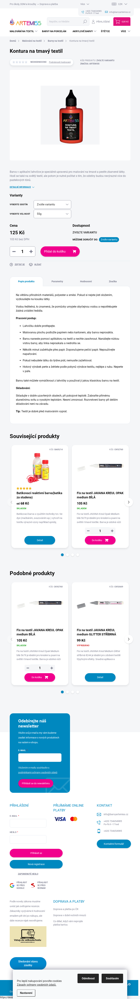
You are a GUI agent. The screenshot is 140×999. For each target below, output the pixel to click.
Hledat (84, 21)
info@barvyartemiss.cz (116, 814)
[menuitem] (24, 31)
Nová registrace (36, 864)
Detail (40, 540)
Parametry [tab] (57, 281)
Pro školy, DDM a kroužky (23, 4)
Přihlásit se (36, 853)
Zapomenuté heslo (28, 874)
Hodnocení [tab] (86, 281)
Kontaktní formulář (114, 843)
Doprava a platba (49, 4)
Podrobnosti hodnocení (60, 62)
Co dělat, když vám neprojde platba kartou (68, 923)
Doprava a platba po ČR (65, 909)
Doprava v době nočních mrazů (69, 915)
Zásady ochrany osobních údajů (36, 984)
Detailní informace (20, 187)
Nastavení (26, 993)
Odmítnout (88, 978)
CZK (120, 4)
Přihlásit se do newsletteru (36, 783)
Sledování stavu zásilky (28, 963)
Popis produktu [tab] (26, 281)
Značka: (89, 64)
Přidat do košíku (55, 251)
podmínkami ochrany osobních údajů (37, 772)
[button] (62, 554)
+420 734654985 (113, 823)
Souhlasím (112, 978)
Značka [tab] (113, 281)
